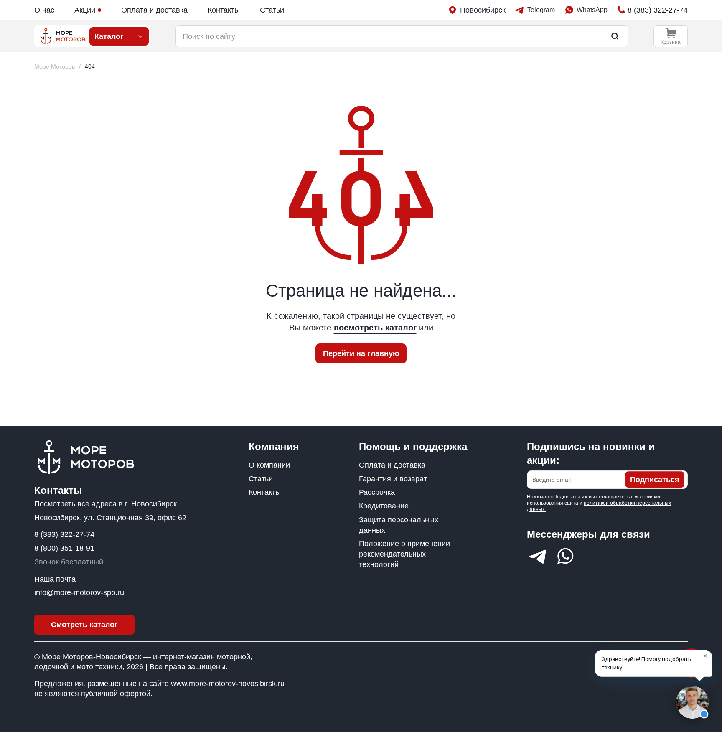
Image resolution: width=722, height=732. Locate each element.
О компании (269, 465)
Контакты (224, 10)
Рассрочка (377, 492)
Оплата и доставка (154, 10)
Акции (84, 10)
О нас (44, 10)
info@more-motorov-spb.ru (79, 592)
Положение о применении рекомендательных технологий (404, 554)
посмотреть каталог (375, 327)
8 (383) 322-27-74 (64, 534)
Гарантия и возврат (393, 479)
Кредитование (384, 506)
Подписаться (654, 479)
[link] (90, 67)
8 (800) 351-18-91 (64, 548)
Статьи (272, 10)
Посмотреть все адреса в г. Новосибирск (105, 504)
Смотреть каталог (84, 624)
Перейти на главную (361, 353)
